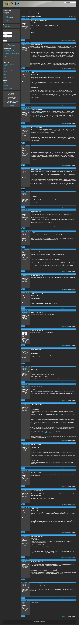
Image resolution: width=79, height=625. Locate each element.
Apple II (32, 10)
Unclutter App (13, 45)
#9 (75, 209)
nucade (5, 68)
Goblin (6, 56)
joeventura (5, 71)
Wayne (5, 74)
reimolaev (5, 65)
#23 (75, 507)
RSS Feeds (6, 85)
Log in (22, 16)
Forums (7, 7)
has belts (54, 115)
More (19, 59)
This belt (38, 112)
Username (5, 31)
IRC (6, 13)
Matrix (7, 14)
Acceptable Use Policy (8, 88)
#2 (75, 42)
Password (5, 34)
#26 (75, 582)
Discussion (27, 10)
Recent (11, 7)
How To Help (63, 7)
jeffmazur (24, 349)
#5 (75, 126)
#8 (75, 191)
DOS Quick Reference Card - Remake (10, 76)
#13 (75, 292)
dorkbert (24, 330)
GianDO (24, 20)
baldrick (24, 404)
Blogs (5, 82)
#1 (75, 18)
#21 (75, 470)
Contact (74, 7)
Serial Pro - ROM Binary (9, 57)
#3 (75, 71)
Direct (8, 45)
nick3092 (24, 44)
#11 (75, 249)
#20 (75, 442)
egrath (5, 77)
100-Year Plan (69, 7)
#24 (75, 535)
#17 (75, 366)
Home (4, 7)
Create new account (8, 37)
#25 (75, 559)
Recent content (7, 26)
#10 (75, 231)
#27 (75, 600)
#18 (75, 384)
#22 (75, 488)
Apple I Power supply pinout (10, 50)
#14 (75, 310)
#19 (75, 402)
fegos (23, 602)
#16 (75, 348)
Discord (7, 16)
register (26, 16)
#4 (75, 107)
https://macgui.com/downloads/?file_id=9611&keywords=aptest (46, 432)
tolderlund (24, 193)
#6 (75, 145)
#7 (75, 168)
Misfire (7, 17)
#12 (75, 273)
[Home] (11, 5)
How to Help (11, 105)
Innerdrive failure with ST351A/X (9, 73)
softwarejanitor (26, 312)
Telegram (7, 20)
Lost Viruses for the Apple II (10, 51)
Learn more (5, 21)
